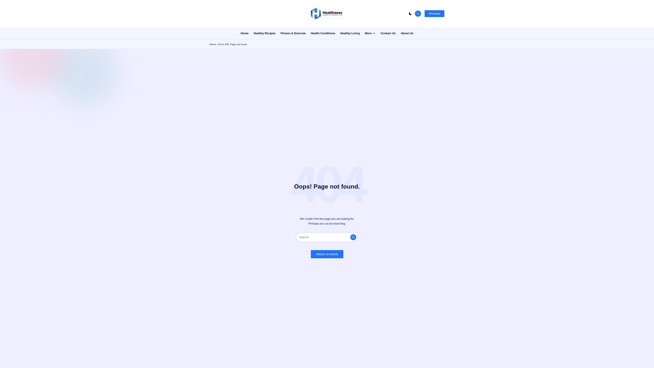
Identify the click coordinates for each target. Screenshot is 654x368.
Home (212, 44)
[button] (434, 13)
